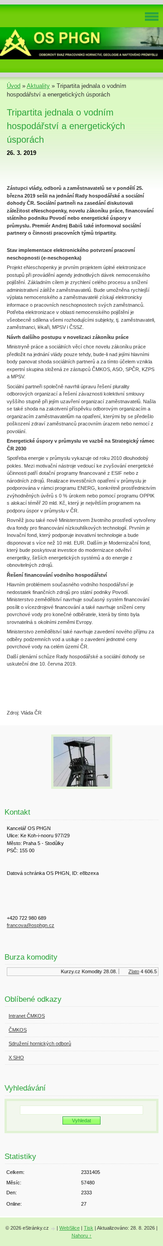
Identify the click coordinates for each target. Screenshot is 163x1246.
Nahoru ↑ (82, 1235)
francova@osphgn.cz (30, 925)
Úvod (13, 85)
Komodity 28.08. (97, 971)
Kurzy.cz (68, 971)
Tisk (88, 1228)
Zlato (131, 971)
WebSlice (69, 1228)
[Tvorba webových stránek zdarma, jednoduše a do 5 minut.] (53, 1229)
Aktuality (38, 85)
